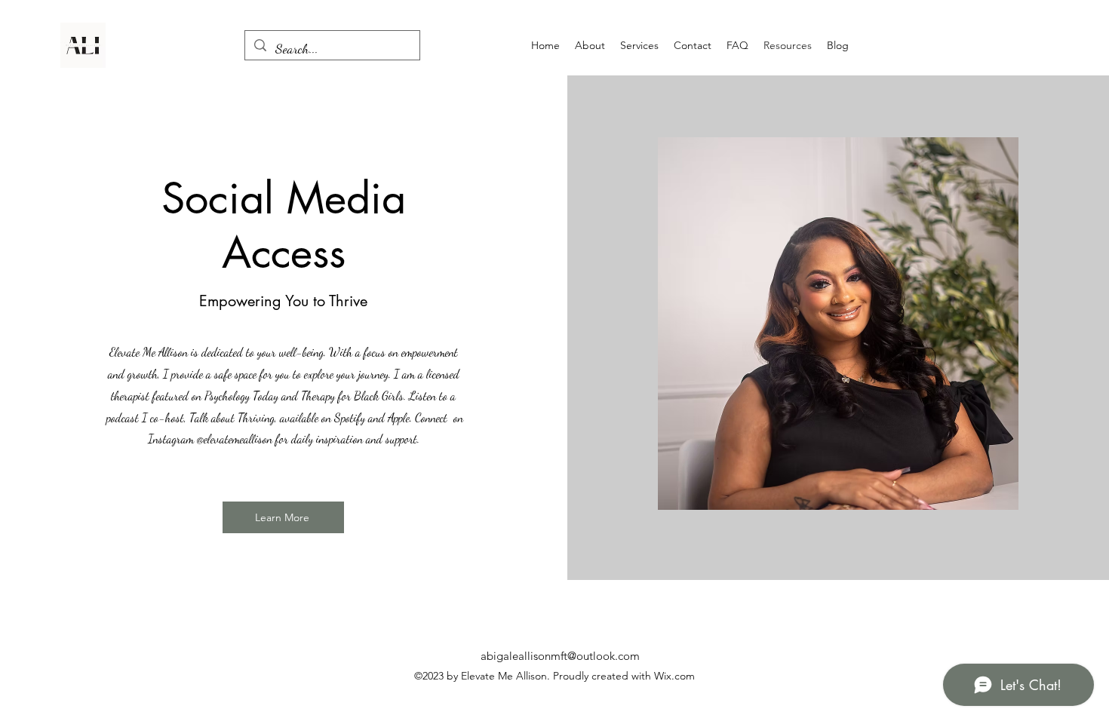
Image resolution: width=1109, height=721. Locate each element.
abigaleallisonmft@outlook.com (560, 656)
